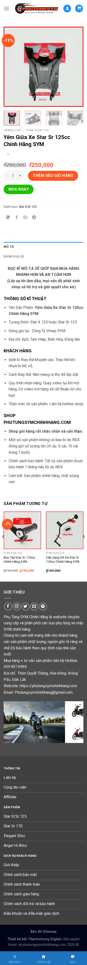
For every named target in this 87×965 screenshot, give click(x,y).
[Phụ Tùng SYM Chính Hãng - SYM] (36, 8)
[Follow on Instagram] (17, 606)
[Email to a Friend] (25, 218)
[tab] (43, 247)
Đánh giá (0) (14, 256)
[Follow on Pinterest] (43, 606)
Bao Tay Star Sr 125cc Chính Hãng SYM (19, 559)
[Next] (75, 67)
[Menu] (6, 8)
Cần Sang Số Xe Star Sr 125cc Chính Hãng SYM (62, 559)
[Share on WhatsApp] (8, 218)
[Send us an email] (34, 606)
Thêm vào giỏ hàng (53, 175)
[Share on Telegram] (34, 218)
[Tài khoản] (67, 9)
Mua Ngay (18, 189)
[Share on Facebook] (17, 218)
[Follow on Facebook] (8, 606)
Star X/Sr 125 (37, 130)
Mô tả (9, 246)
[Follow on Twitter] (25, 606)
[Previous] (11, 67)
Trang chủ (12, 130)
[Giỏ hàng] (79, 9)
